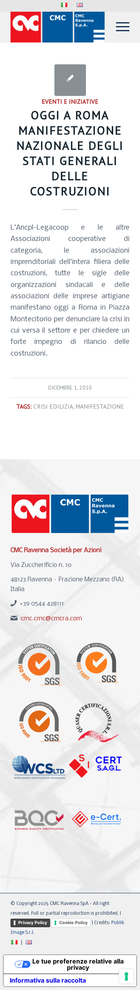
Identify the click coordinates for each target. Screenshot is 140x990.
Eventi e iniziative (70, 101)
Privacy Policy (32, 922)
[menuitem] (64, 5)
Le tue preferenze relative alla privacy (78, 964)
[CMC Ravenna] (58, 27)
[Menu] (119, 27)
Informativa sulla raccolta (48, 980)
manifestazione (99, 406)
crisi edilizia (53, 406)
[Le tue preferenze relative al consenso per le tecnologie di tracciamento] (126, 976)
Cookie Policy (73, 922)
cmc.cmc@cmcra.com (51, 618)
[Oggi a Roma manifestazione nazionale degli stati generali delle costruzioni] (70, 80)
